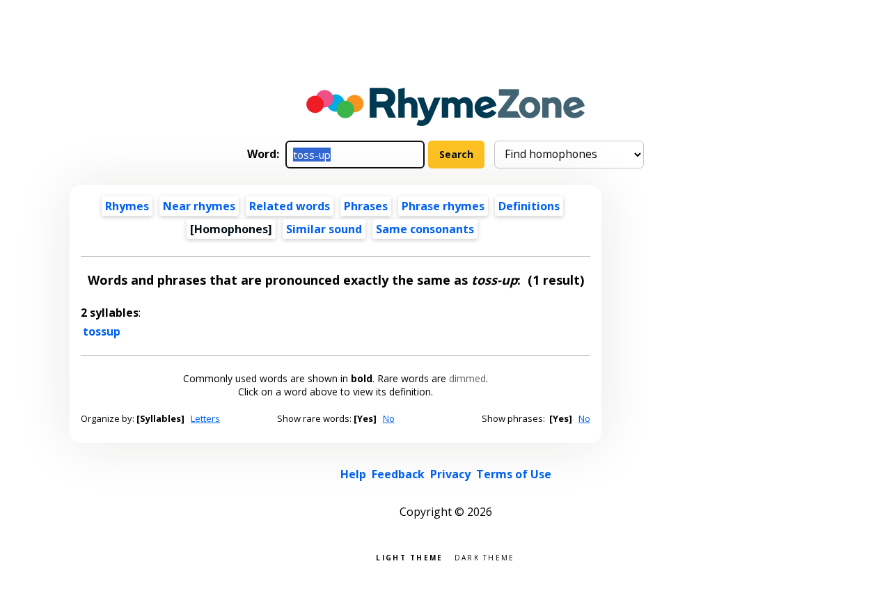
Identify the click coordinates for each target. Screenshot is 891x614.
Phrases (366, 206)
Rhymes (127, 206)
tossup (101, 331)
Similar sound (324, 229)
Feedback (398, 474)
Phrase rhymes (443, 206)
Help (353, 474)
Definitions (529, 206)
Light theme (409, 556)
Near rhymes (199, 206)
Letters (205, 418)
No (389, 418)
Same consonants (425, 229)
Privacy (450, 474)
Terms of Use (513, 474)
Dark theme (485, 556)
